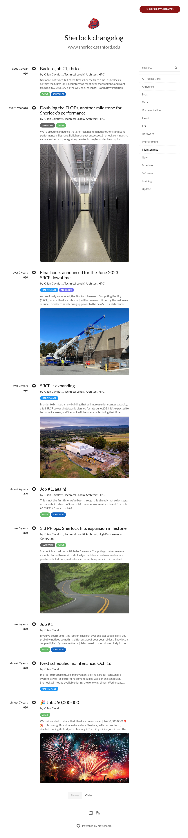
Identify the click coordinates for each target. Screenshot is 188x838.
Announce (148, 86)
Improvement (150, 141)
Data (145, 102)
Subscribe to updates (159, 9)
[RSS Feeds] (98, 812)
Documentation (151, 110)
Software (147, 173)
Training (147, 181)
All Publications (151, 78)
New (144, 157)
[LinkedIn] (92, 812)
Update (146, 189)
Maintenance (150, 149)
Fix (144, 126)
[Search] (176, 67)
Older (88, 795)
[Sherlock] (94, 24)
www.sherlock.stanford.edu (94, 46)
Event (145, 118)
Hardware (148, 133)
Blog (144, 94)
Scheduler (148, 165)
